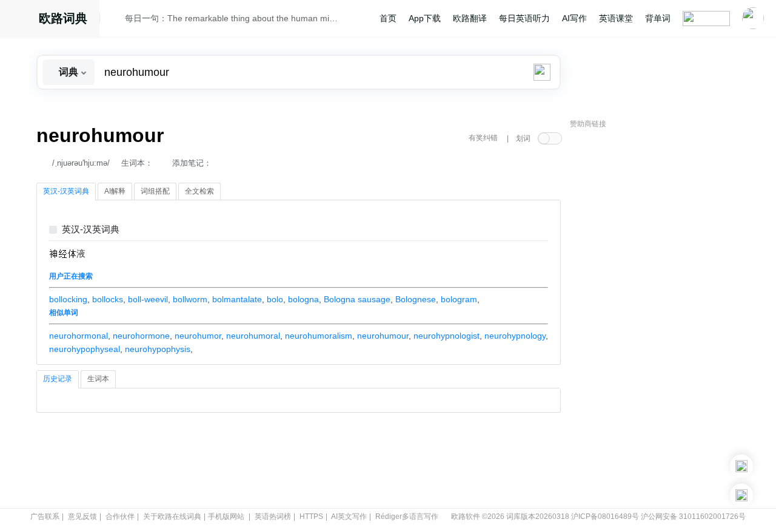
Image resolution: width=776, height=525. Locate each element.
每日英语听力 (524, 18)
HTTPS (311, 516)
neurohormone (141, 335)
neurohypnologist (446, 335)
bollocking (68, 299)
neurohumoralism (318, 335)
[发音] (116, 20)
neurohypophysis (157, 349)
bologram (459, 299)
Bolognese (415, 299)
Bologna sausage (357, 299)
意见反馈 (82, 516)
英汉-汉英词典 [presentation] (66, 191)
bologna (303, 299)
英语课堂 (616, 18)
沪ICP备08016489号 (605, 516)
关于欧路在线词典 (172, 516)
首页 (388, 18)
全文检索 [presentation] (199, 191)
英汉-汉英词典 (90, 229)
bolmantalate (237, 299)
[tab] (66, 192)
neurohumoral (253, 335)
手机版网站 (226, 516)
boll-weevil (148, 299)
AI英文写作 (349, 516)
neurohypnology (515, 335)
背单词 (658, 18)
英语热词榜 (273, 516)
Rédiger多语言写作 (406, 516)
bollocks (107, 299)
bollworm (190, 299)
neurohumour (383, 335)
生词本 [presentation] (98, 378)
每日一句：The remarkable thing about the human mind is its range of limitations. (231, 18)
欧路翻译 (470, 18)
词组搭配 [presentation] (155, 191)
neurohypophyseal (84, 349)
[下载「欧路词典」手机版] (741, 466)
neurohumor (198, 335)
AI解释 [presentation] (114, 191)
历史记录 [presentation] (57, 378)
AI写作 (574, 18)
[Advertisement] (661, 319)
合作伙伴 (120, 516)
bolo (275, 299)
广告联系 (44, 516)
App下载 (425, 18)
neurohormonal (78, 335)
